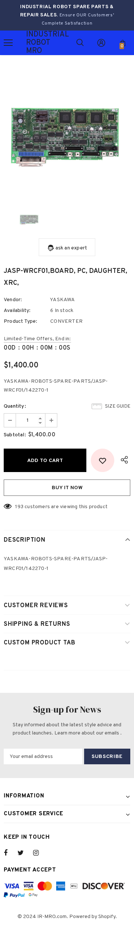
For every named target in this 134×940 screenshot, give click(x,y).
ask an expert (71, 248)
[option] (67, 134)
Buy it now (67, 488)
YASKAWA (62, 300)
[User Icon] (101, 43)
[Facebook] (10, 853)
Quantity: (15, 406)
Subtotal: (15, 435)
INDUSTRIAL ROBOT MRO (35, 43)
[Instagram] (40, 853)
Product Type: (21, 321)
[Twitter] (24, 853)
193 (19, 507)
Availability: (17, 311)
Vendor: (13, 300)
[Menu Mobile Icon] (8, 42)
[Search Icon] (80, 43)
